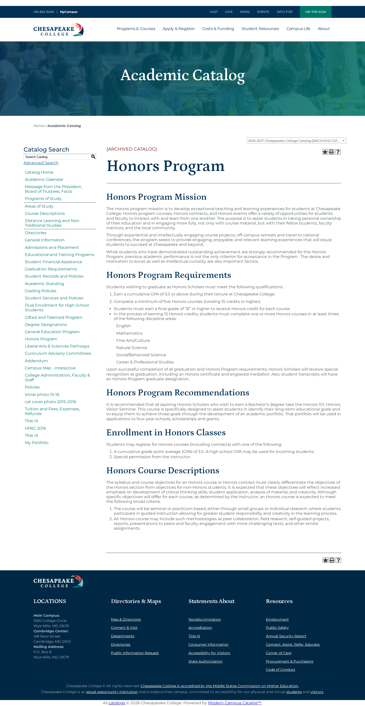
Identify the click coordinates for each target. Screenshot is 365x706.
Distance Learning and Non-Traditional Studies (53, 223)
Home (39, 126)
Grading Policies (40, 291)
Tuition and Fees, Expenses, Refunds (52, 411)
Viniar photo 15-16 (42, 394)
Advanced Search (41, 162)
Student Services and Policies (54, 298)
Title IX (31, 420)
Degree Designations (46, 324)
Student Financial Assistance (53, 261)
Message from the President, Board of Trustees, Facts (53, 189)
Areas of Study (39, 206)
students (294, 692)
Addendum (36, 360)
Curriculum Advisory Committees (58, 353)
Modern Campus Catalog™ (234, 703)
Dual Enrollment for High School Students (57, 307)
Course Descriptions (45, 213)
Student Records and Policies (54, 276)
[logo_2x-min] (59, 25)
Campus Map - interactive (50, 368)
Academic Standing (44, 283)
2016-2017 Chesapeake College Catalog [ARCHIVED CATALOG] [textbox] (297, 141)
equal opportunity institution (112, 692)
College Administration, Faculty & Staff (57, 377)
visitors (316, 692)
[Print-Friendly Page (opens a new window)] (331, 152)
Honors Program (41, 339)
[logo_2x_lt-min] (58, 577)
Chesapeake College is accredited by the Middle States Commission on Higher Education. (220, 686)
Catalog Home (39, 172)
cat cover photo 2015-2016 (50, 401)
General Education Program (52, 331)
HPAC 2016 (35, 428)
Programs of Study (43, 198)
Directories (35, 232)
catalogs (117, 703)
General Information (45, 240)
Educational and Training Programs (59, 254)
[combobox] (296, 140)
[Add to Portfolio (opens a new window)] (325, 152)
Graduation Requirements (51, 269)
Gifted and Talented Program (53, 317)
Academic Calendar (44, 179)
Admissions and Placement (52, 247)
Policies (32, 387)
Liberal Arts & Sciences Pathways (57, 346)
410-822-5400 (44, 12)
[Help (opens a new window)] (338, 152)
